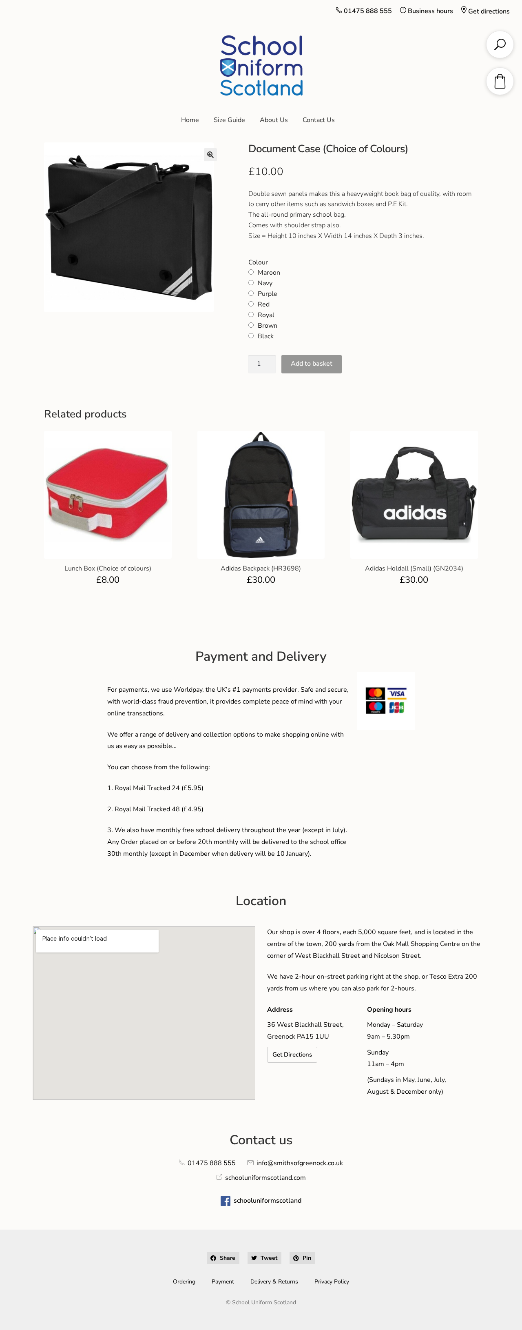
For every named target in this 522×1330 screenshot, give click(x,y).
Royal (266, 315)
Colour (258, 262)
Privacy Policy (331, 1282)
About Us (274, 119)
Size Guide (229, 119)
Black (266, 336)
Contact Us (319, 119)
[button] (210, 154)
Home (190, 119)
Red (264, 304)
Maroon (269, 272)
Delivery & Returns (274, 1282)
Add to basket (311, 363)
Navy (265, 283)
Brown (267, 325)
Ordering (184, 1282)
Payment (223, 1282)
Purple (267, 293)
